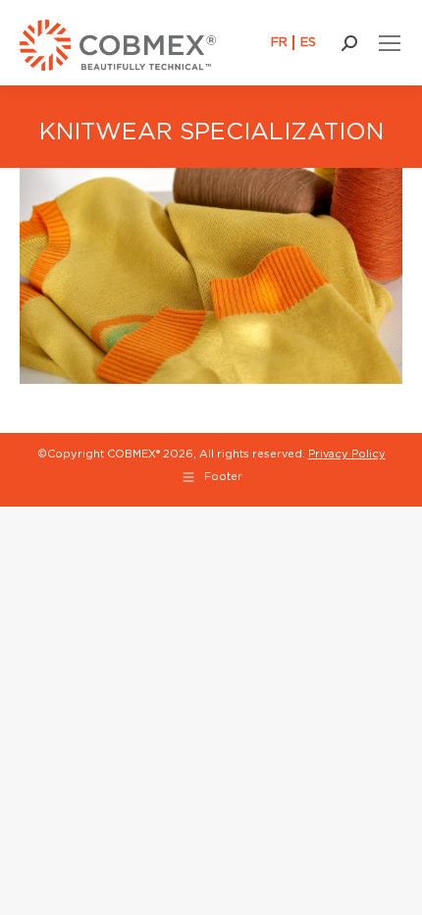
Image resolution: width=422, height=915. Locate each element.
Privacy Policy (347, 453)
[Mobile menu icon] (389, 43)
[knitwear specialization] (211, 275)
